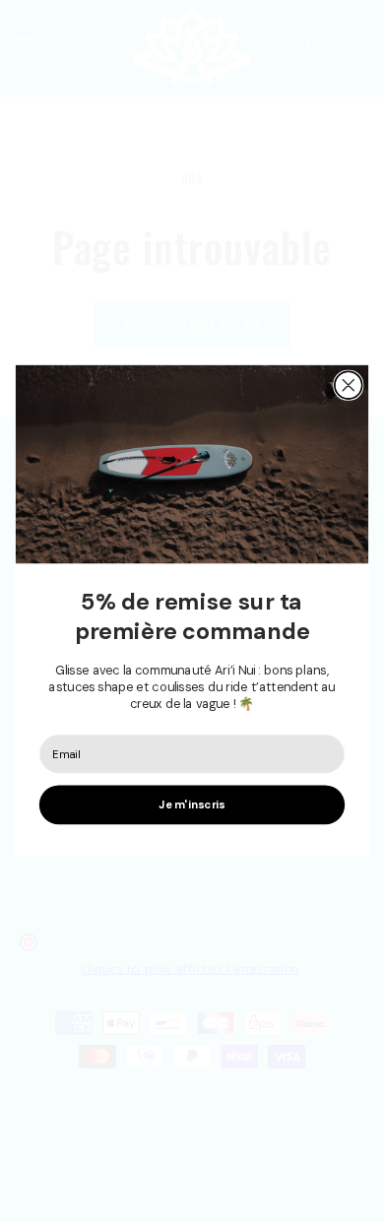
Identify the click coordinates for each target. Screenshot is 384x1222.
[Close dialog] (348, 386)
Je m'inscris (192, 805)
